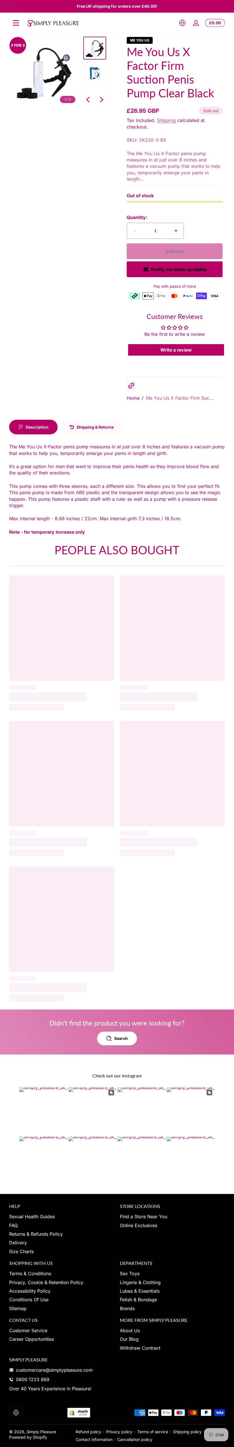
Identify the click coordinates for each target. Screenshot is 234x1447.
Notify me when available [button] (179, 269)
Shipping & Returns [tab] (95, 427)
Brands (127, 1308)
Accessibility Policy (30, 1291)
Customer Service (28, 1330)
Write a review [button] (176, 350)
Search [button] (121, 1038)
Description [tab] (37, 427)
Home (133, 398)
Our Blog (129, 1339)
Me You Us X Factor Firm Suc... (179, 398)
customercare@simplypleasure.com (54, 1370)
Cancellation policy (134, 1439)
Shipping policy (187, 1431)
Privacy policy (119, 1431)
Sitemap (18, 1308)
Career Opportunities (31, 1339)
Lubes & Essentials (140, 1291)
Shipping (166, 120)
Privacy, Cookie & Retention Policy (46, 1282)
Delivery (18, 1242)
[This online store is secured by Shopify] (78, 1413)
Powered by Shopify (28, 1437)
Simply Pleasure (41, 1431)
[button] (182, 23)
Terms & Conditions (30, 1273)
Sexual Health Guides (32, 1216)
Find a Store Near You (143, 1216)
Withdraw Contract (140, 1348)
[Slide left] (88, 100)
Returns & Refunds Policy (36, 1234)
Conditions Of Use (29, 1299)
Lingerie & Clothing (140, 1282)
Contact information (94, 1439)
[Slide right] (101, 100)
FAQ (13, 1225)
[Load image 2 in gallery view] (94, 73)
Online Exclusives (138, 1225)
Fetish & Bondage (138, 1299)
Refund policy (88, 1431)
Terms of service (152, 1431)
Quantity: (137, 217)
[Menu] (16, 23)
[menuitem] (61, 1216)
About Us (130, 1330)
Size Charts (21, 1251)
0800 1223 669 (32, 1379)
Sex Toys (130, 1273)
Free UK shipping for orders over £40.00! (117, 6)
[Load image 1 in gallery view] (94, 48)
